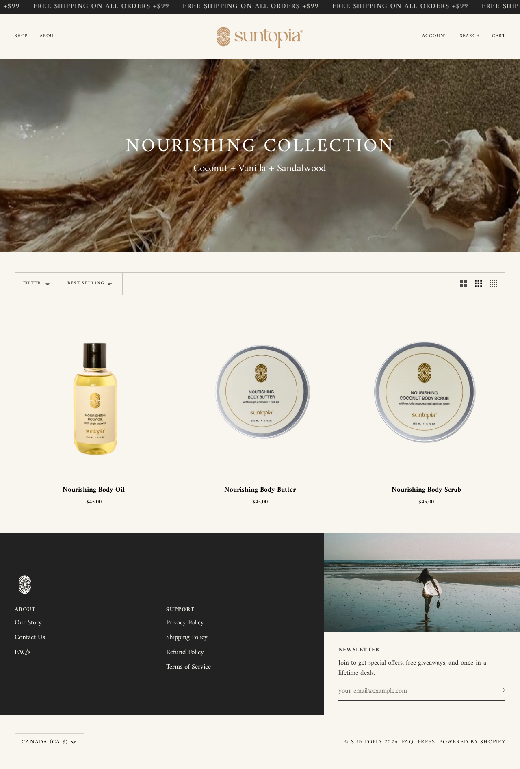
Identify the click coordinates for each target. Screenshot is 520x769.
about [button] (25, 610)
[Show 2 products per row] (463, 284)
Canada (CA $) (45, 742)
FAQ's (22, 652)
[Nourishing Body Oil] (94, 391)
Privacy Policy (185, 623)
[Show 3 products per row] (478, 284)
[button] (24, 36)
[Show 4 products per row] (495, 284)
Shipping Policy (187, 637)
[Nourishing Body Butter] (260, 391)
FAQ (408, 742)
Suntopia (366, 742)
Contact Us (30, 637)
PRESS (426, 742)
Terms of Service (188, 667)
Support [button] (180, 610)
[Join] (498, 690)
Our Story (28, 623)
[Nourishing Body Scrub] (426, 391)
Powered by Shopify (472, 742)
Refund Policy (185, 652)
